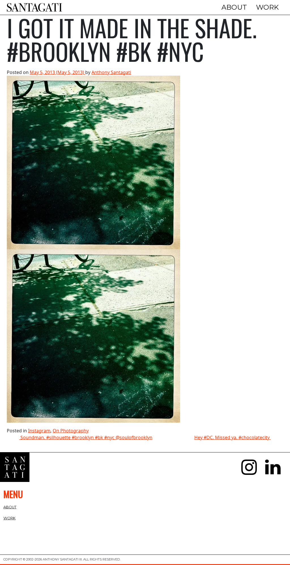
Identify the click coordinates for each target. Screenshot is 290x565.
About (234, 7)
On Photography (71, 431)
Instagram (39, 431)
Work (267, 7)
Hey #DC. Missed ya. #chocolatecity (232, 437)
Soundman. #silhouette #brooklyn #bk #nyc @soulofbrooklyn (85, 437)
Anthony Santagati (111, 72)
